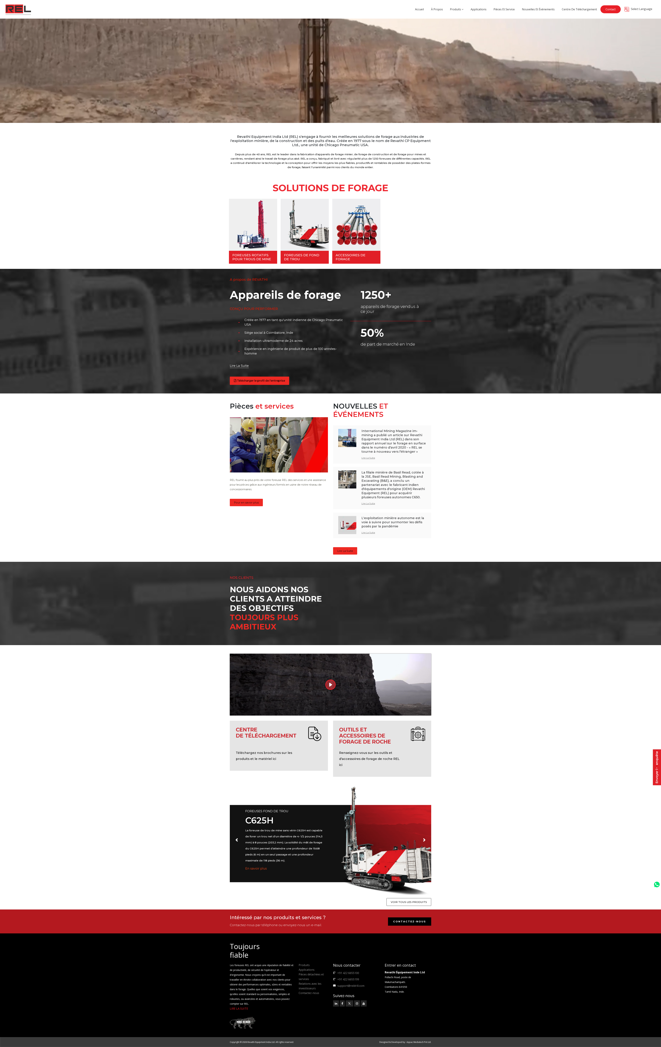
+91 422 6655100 (348, 973)
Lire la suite (239, 366)
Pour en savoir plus (246, 502)
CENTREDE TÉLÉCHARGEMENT (266, 733)
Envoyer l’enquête (657, 767)
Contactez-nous (409, 921)
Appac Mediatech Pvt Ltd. (419, 1042)
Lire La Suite (368, 457)
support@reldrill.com (350, 986)
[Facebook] (342, 1003)
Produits (304, 965)
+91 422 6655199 (348, 979)
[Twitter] (349, 1003)
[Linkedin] (336, 1003)
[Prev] (237, 840)
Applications (306, 970)
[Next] (424, 840)
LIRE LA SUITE (239, 1009)
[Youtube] (364, 1003)
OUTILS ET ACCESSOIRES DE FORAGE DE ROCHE (365, 736)
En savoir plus (256, 872)
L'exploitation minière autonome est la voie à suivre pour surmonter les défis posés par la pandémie (392, 522)
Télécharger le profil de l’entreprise (260, 380)
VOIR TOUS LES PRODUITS (409, 902)
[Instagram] (357, 1003)
